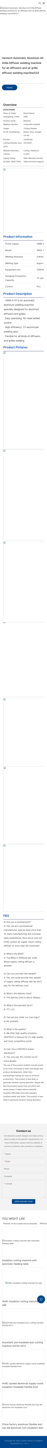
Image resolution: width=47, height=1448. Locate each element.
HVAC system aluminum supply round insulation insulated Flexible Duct (22, 1385)
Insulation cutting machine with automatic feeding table (19, 1262)
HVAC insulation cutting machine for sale (22, 1303)
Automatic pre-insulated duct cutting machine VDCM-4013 (22, 1344)
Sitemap (33, 1443)
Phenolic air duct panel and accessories (20, 1223)
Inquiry (10, 87)
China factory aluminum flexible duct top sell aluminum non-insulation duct (22, 1426)
